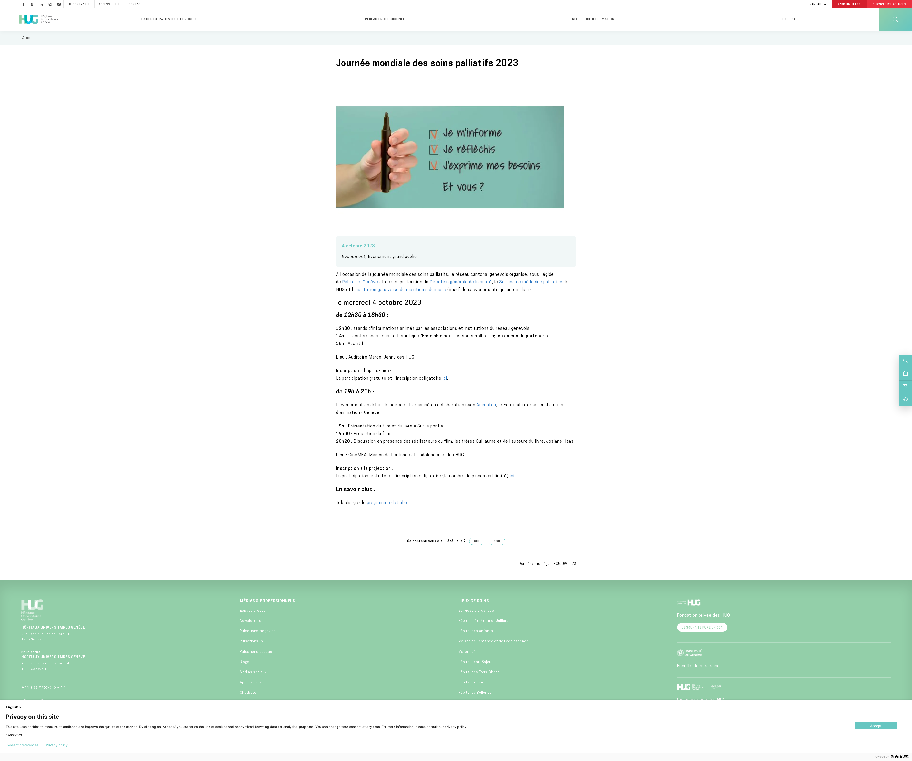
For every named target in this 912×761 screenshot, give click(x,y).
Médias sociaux (253, 672)
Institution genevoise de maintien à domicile (400, 290)
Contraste (81, 4)
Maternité (466, 652)
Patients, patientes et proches (169, 19)
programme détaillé (387, 503)
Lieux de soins (473, 601)
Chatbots (248, 693)
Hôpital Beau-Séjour (475, 662)
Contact (135, 4)
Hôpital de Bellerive (475, 693)
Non (497, 541)
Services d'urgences (476, 611)
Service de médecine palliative (530, 282)
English (12, 707)
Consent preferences (22, 745)
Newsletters (250, 621)
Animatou (486, 405)
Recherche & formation (593, 19)
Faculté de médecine (698, 666)
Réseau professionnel (385, 19)
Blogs (244, 662)
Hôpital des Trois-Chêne (479, 672)
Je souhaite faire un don (702, 627)
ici (444, 379)
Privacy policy (57, 745)
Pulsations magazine (258, 631)
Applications (251, 682)
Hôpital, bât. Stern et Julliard (483, 621)
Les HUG (788, 19)
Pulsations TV (252, 641)
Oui (476, 541)
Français (815, 4)
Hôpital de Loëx (471, 682)
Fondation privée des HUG (703, 616)
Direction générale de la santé (461, 282)
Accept (875, 726)
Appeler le (849, 4)
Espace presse (253, 611)
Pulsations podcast (257, 652)
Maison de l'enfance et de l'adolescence (493, 641)
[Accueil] (38, 19)
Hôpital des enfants (475, 631)
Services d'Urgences (889, 4)
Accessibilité (109, 4)
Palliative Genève (360, 282)
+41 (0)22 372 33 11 (43, 688)
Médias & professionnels (267, 601)
